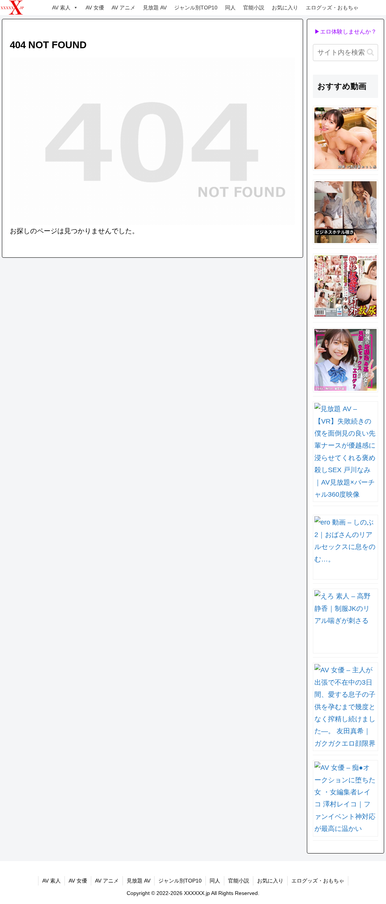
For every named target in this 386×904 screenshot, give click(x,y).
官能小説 (253, 8)
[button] (370, 52)
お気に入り (285, 8)
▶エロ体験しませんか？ (345, 31)
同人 (230, 8)
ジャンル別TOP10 (196, 8)
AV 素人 (61, 8)
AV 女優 (95, 8)
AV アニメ (123, 8)
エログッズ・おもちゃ (332, 8)
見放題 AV (155, 8)
